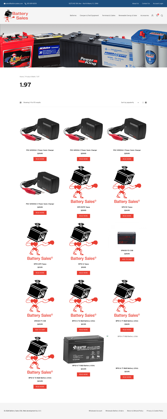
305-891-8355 (32, 3)
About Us (135, 3)
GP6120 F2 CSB (127, 250)
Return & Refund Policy (135, 411)
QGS (39, 411)
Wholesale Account (95, 411)
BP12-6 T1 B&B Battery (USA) (83, 366)
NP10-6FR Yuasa (40, 264)
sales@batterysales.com (14, 3)
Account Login (158, 3)
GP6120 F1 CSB (40, 321)
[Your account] (152, 15)
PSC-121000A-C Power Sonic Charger (40, 204)
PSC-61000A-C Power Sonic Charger (40, 150)
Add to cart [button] (127, 259)
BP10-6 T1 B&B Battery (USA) (127, 368)
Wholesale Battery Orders (115, 411)
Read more (40, 159)
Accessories (145, 15)
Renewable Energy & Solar (128, 15)
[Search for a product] (162, 15)
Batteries (73, 15)
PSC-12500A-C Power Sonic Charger (127, 150)
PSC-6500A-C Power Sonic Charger (83, 150)
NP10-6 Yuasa (83, 264)
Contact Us (146, 3)
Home (22, 77)
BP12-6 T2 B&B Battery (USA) (40, 378)
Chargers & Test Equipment (89, 15)
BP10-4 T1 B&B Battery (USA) (127, 321)
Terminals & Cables (108, 15)
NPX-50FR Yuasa (83, 207)
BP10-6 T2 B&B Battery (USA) (83, 321)
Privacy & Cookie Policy (155, 411)
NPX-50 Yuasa (127, 207)
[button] (21, 102)
